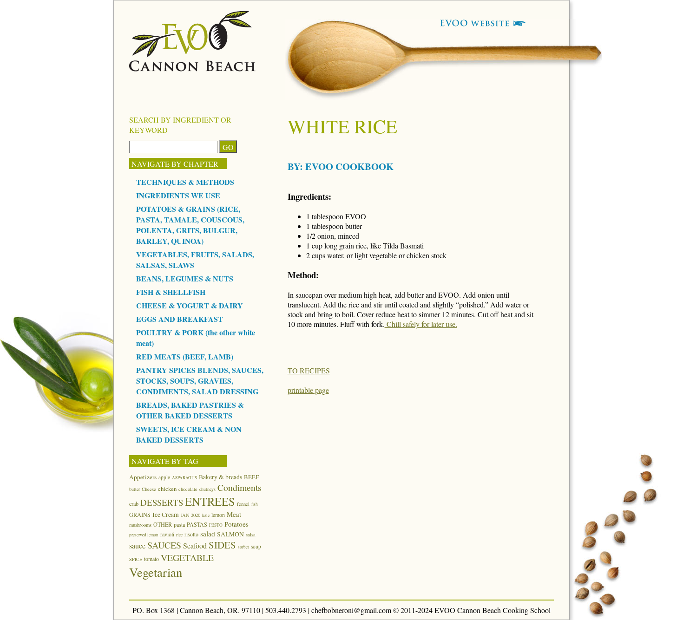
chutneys (207, 489)
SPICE (135, 559)
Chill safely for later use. (421, 324)
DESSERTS (161, 502)
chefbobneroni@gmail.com (351, 610)
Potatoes (236, 524)
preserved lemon (143, 535)
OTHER (162, 524)
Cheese (149, 489)
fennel (243, 504)
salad (207, 533)
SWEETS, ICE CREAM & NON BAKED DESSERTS (189, 434)
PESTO (216, 525)
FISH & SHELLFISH (170, 292)
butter (134, 489)
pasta (179, 524)
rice (179, 535)
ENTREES (210, 501)
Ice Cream (165, 514)
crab (133, 503)
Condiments (239, 487)
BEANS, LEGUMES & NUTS (184, 278)
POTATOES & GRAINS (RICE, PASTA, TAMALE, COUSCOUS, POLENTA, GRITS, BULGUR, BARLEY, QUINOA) (190, 224)
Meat (234, 514)
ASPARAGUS (184, 478)
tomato (151, 558)
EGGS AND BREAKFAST (179, 318)
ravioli (167, 534)
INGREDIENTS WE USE (178, 195)
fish (254, 504)
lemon (218, 514)
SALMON (230, 534)
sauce (137, 546)
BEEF (251, 477)
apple (164, 477)
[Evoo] (192, 68)
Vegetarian (155, 572)
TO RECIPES (309, 370)
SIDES (222, 544)
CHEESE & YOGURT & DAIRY (189, 305)
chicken (167, 488)
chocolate (187, 489)
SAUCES (164, 545)
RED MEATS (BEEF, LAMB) (184, 356)
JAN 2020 (190, 515)
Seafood (195, 545)
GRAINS (140, 514)
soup (256, 546)
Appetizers (143, 477)
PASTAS (197, 524)
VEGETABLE (187, 557)
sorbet (243, 547)
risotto (191, 534)
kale (206, 515)
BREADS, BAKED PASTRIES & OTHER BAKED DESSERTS (190, 410)
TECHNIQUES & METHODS (185, 181)
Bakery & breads (220, 477)
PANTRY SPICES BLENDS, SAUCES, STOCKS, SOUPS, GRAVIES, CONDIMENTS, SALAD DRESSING (199, 381)
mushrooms (140, 525)
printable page (308, 390)
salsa (251, 534)
